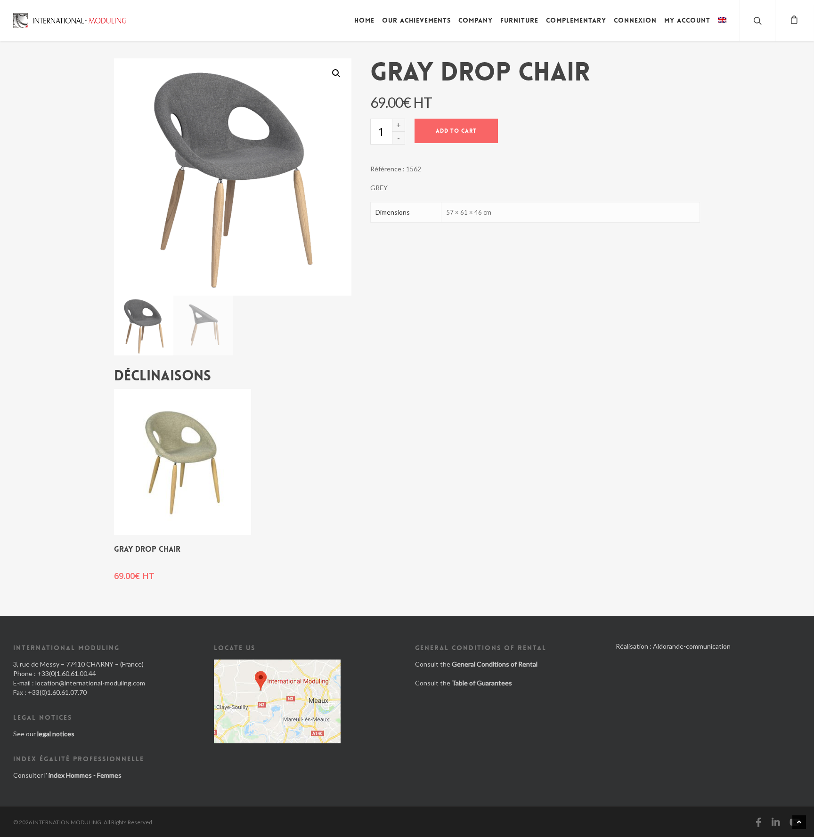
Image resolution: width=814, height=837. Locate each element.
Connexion (635, 20)
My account (687, 20)
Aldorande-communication (692, 646)
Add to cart (456, 131)
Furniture (519, 20)
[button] (336, 73)
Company (475, 20)
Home (364, 20)
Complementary (576, 20)
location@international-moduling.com (90, 683)
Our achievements (416, 20)
